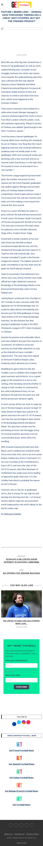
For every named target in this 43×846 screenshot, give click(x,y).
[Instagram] (21, 825)
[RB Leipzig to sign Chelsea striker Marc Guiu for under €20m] (21, 603)
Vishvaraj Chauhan (12, 514)
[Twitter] (16, 825)
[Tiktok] (32, 825)
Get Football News (21, 805)
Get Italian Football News (21, 777)
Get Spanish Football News (21, 764)
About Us (8, 834)
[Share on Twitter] (22, 541)
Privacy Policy (32, 834)
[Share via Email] (30, 541)
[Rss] (27, 825)
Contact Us (19, 834)
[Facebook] (11, 825)
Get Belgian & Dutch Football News (21, 791)
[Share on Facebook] (18, 541)
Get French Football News (21, 750)
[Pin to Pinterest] (26, 541)
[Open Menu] (2, 5)
